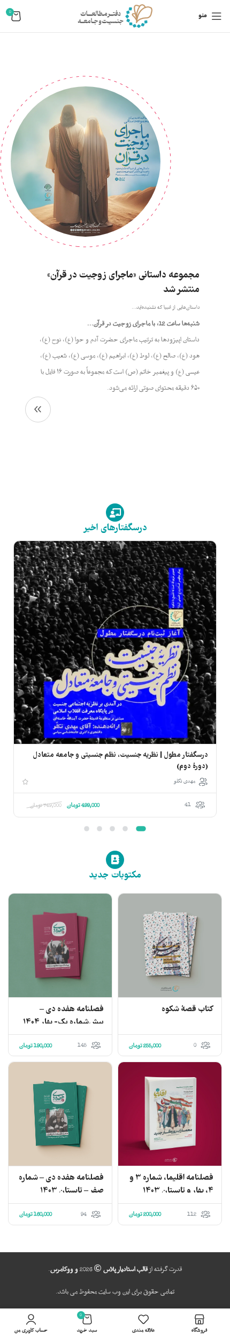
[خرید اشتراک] (38, 409)
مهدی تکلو (184, 781)
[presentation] (214, 689)
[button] (141, 828)
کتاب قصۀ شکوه (187, 1009)
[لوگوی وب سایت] (115, 16)
